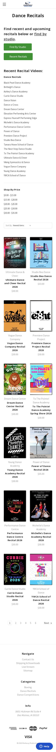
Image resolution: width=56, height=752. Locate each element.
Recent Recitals (18, 56)
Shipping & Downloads (28, 663)
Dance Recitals (28, 690)
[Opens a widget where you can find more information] (44, 746)
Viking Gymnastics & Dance (17, 162)
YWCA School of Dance (15, 175)
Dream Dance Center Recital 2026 (15, 406)
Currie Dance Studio (13, 95)
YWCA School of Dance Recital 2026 (41, 600)
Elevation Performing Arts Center (20, 113)
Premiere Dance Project (15, 135)
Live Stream (28, 666)
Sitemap (28, 670)
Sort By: (9, 225)
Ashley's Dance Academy (16, 91)
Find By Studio (17, 47)
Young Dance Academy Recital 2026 (15, 473)
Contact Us (28, 659)
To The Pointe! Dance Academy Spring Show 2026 (41, 410)
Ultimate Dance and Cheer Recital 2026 (14, 283)
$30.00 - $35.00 (10, 212)
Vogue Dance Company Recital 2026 (15, 347)
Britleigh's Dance (12, 87)
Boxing (28, 687)
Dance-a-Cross (11, 104)
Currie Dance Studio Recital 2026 (15, 596)
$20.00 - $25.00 (10, 204)
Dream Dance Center (14, 109)
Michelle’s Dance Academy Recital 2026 (41, 537)
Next (47, 622)
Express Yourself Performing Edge (20, 118)
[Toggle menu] (4, 4)
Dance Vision (10, 100)
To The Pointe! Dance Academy (19, 153)
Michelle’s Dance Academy (16, 122)
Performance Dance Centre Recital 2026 (15, 537)
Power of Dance (11, 131)
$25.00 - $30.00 (10, 208)
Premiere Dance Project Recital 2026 (41, 347)
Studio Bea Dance (12, 140)
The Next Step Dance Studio (18, 148)
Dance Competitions (28, 694)
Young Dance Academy (15, 171)
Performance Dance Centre (17, 126)
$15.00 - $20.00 (10, 199)
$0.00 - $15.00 (10, 195)
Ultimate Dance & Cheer (15, 157)
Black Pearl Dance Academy (17, 82)
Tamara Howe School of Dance (18, 144)
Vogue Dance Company (15, 166)
